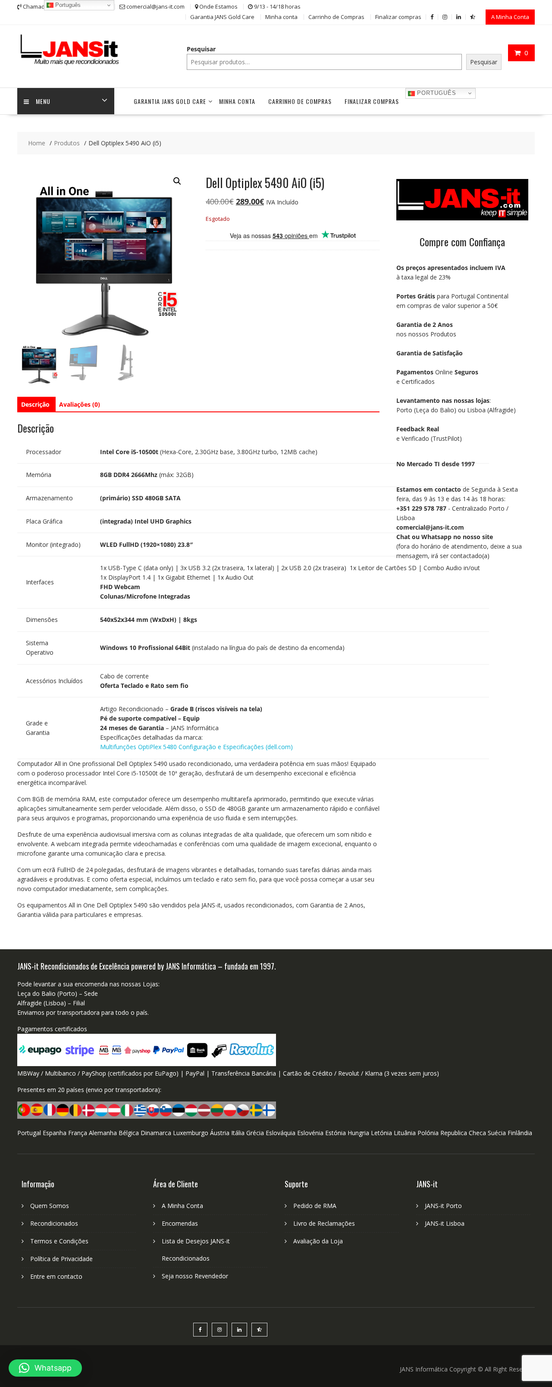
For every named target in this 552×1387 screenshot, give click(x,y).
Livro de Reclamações (324, 1223)
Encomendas (180, 1223)
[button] (177, 181)
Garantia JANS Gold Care (222, 17)
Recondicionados (54, 1223)
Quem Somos (49, 1206)
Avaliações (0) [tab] (79, 404)
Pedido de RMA (314, 1206)
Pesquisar (201, 49)
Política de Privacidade (61, 1259)
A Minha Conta (510, 17)
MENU (43, 101)
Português (435, 93)
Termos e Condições (59, 1241)
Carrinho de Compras (336, 17)
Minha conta (281, 17)
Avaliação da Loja (318, 1241)
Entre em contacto (56, 1276)
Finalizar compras (398, 17)
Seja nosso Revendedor (195, 1276)
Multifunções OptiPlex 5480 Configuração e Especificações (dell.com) (196, 747)
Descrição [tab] (35, 404)
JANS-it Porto (443, 1206)
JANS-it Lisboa (444, 1223)
